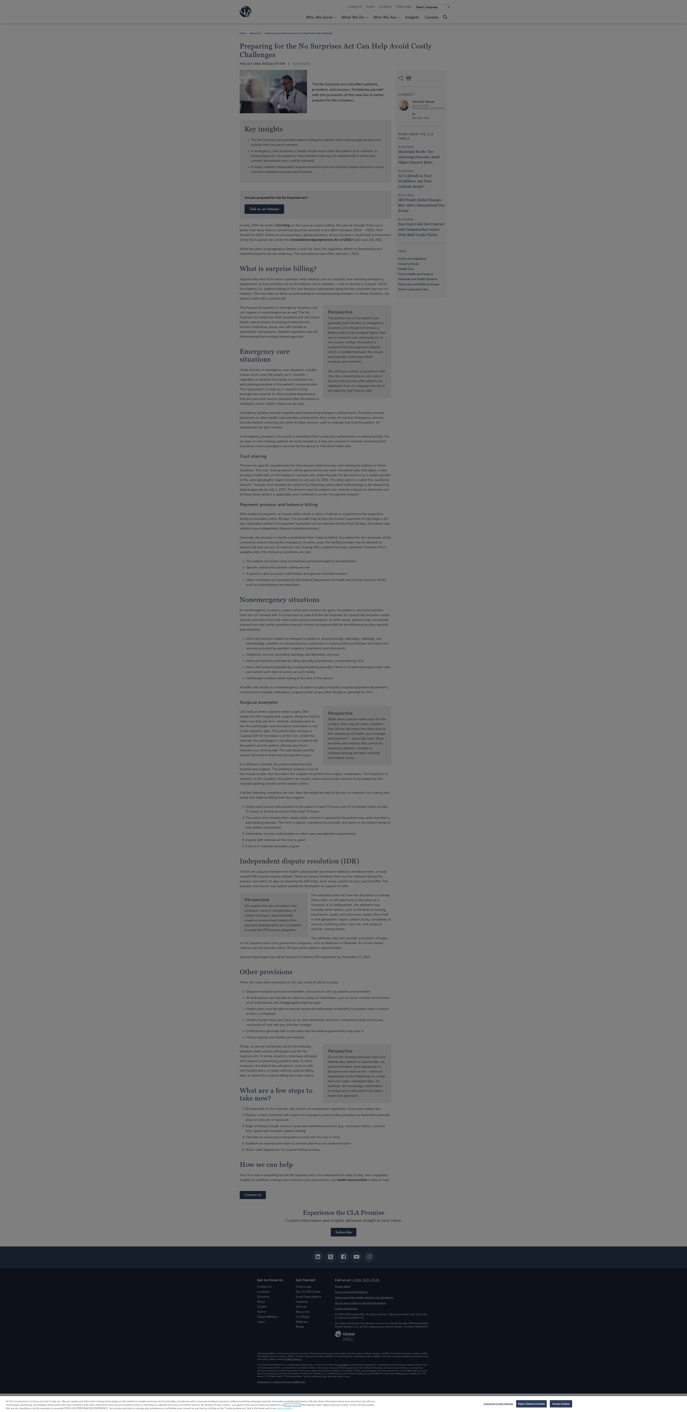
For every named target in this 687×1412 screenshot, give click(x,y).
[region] (343, 1404)
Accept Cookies (560, 1403)
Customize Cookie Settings (498, 1403)
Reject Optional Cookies (531, 1403)
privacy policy (292, 1405)
